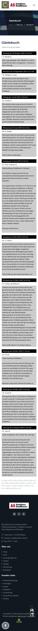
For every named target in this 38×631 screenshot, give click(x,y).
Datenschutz (21, 616)
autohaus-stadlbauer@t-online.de (15, 538)
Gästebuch (7, 570)
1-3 (3, 480)
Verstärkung (7, 567)
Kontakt (6, 564)
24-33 (17, 480)
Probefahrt (7, 589)
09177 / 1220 (12, 541)
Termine (6, 599)
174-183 (5, 488)
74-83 (9, 483)
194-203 (17, 488)
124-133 (5, 485)
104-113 (26, 483)
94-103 (20, 483)
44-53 (27, 480)
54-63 (33, 480)
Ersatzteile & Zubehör (10, 596)
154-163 (24, 485)
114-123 (32, 483)
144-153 (17, 485)
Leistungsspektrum (10, 558)
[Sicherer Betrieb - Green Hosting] (19, 620)
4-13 (7, 480)
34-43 (22, 480)
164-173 (30, 485)
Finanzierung (7, 592)
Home (11, 25)
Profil (5, 555)
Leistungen (7, 583)
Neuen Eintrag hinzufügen (11, 47)
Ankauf (5, 586)
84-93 (14, 483)
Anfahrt (6, 561)
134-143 (11, 485)
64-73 (4, 483)
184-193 (11, 488)
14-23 (12, 480)
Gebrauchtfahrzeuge (10, 580)
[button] (5, 625)
